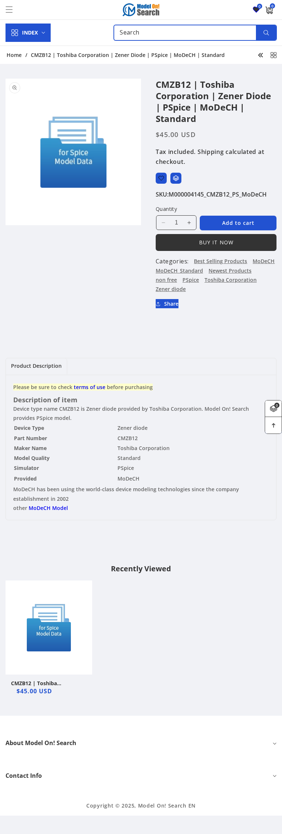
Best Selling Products (220, 261)
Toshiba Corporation (231, 279)
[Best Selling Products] (273, 55)
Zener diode (171, 288)
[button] (14, 9)
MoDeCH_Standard (179, 270)
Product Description (36, 365)
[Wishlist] (161, 178)
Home (14, 55)
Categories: (172, 261)
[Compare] (175, 178)
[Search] (266, 32)
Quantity (166, 208)
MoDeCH (264, 261)
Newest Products (230, 270)
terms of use (89, 387)
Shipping (211, 152)
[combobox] (195, 32)
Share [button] (171, 303)
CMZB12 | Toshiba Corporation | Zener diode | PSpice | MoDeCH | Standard (47, 683)
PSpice (190, 279)
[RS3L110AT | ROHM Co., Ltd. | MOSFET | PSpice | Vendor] (260, 55)
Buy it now (216, 242)
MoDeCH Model (48, 507)
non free (166, 279)
